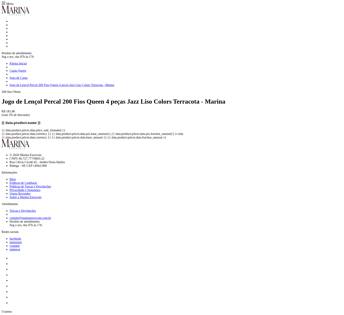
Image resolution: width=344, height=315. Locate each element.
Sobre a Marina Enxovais (25, 197)
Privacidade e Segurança (25, 190)
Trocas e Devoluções (23, 210)
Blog (13, 179)
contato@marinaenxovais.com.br (30, 218)
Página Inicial (18, 63)
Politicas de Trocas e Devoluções (30, 186)
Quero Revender (20, 193)
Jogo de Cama (18, 77)
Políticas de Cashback (23, 182)
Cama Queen (18, 70)
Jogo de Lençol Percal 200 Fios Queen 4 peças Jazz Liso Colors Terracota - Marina (62, 85)
